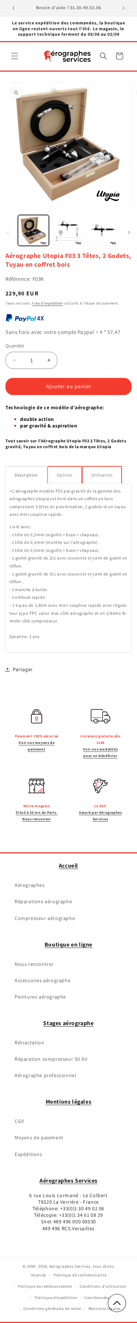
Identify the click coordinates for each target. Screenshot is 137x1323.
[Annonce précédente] (13, 8)
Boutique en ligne (68, 944)
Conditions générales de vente (52, 1308)
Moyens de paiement (39, 1137)
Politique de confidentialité (80, 1275)
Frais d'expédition (47, 303)
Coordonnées (97, 1297)
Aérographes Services (68, 1180)
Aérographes (30, 885)
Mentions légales (69, 1101)
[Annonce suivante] (123, 8)
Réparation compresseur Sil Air (51, 1059)
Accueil (68, 865)
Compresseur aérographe (45, 918)
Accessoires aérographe (43, 980)
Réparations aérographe (43, 901)
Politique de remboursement (45, 1286)
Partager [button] (23, 669)
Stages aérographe (68, 1023)
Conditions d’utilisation (103, 1286)
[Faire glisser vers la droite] (129, 232)
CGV (19, 1121)
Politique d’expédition (56, 1297)
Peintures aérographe (40, 996)
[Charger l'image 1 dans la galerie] (33, 230)
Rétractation (29, 1042)
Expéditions (28, 1154)
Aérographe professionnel (45, 1075)
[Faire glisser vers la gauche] (8, 232)
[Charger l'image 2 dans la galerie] (68, 230)
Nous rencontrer (34, 964)
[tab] (26, 474)
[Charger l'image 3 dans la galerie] (103, 230)
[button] (15, 56)
